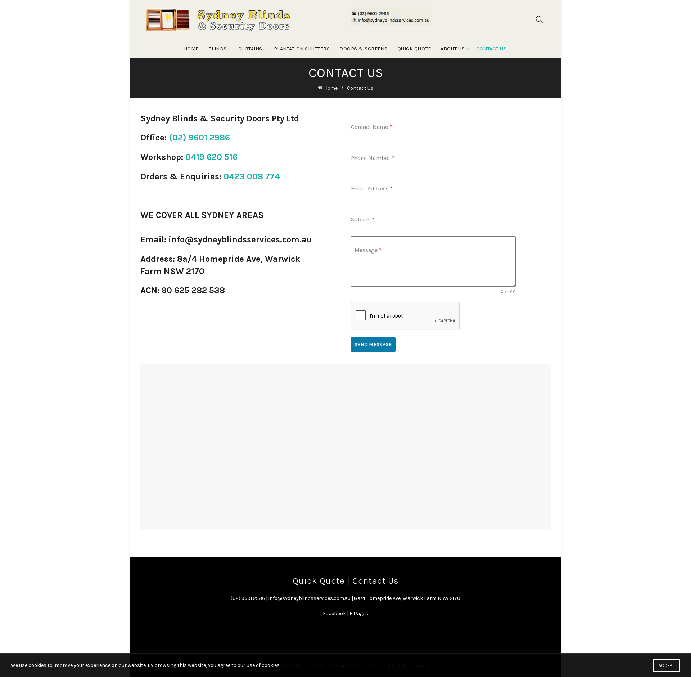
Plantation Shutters (302, 49)
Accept (666, 665)
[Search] (539, 19)
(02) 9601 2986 (199, 138)
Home (191, 49)
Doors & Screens (363, 49)
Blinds (217, 49)
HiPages (358, 613)
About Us (453, 49)
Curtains (250, 49)
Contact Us (491, 49)
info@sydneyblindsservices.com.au (309, 598)
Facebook (334, 613)
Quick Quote (414, 49)
